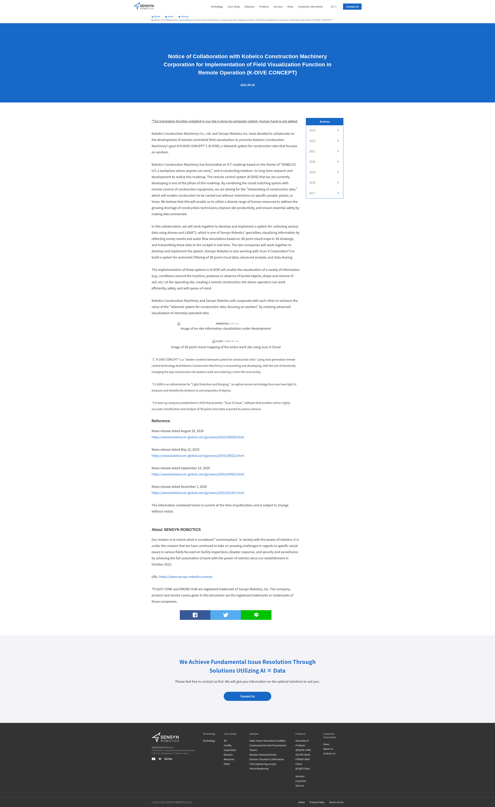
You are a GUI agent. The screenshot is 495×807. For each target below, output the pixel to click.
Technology (209, 740)
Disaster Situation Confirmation (266, 759)
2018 (312, 182)
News (170, 16)
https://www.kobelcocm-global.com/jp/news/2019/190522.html (198, 455)
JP (332, 6)
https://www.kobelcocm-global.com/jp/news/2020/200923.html (198, 474)
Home (156, 16)
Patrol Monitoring (258, 768)
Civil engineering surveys (262, 763)
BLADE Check (302, 768)
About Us (328, 748)
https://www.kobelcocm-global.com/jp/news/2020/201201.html (198, 492)
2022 (312, 141)
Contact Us (352, 6)
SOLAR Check (302, 754)
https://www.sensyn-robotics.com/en (186, 576)
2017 (312, 193)
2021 (312, 151)
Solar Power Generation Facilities (267, 740)
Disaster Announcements (263, 754)
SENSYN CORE (303, 750)
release (184, 16)
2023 (312, 130)
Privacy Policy (317, 802)
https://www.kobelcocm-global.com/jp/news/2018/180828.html (198, 437)
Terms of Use (336, 802)
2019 (312, 172)
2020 (312, 162)
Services (300, 776)
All (225, 740)
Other (227, 763)
